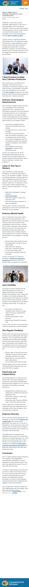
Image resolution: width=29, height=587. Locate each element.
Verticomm (8, 148)
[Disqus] (15, 517)
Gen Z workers (10, 92)
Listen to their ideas (11, 196)
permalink (14, 492)
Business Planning (17, 491)
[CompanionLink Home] (11, 3)
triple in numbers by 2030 (15, 35)
